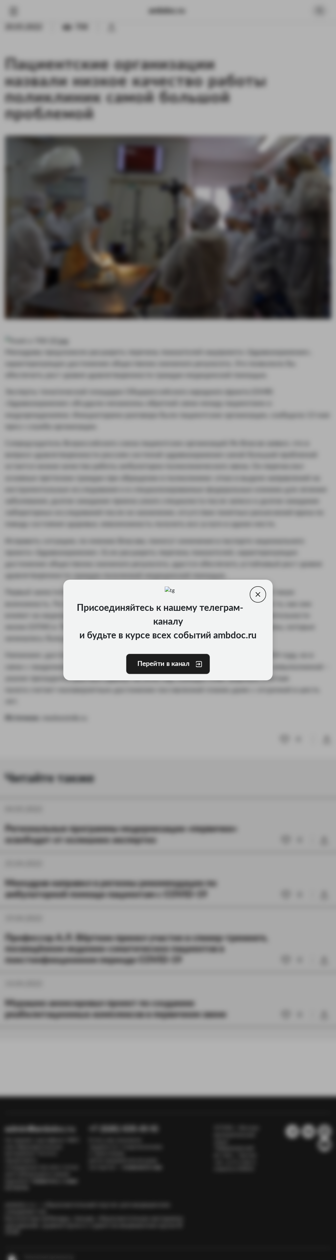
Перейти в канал (163, 664)
